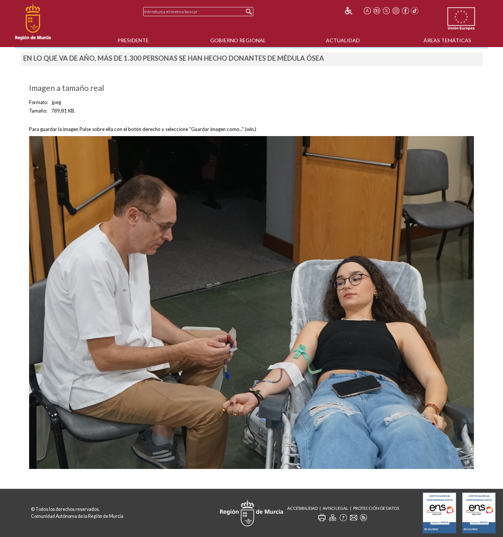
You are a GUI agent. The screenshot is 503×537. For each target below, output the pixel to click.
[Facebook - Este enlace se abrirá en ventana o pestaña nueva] (405, 10)
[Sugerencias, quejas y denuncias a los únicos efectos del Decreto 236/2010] (353, 517)
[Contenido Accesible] (353, 10)
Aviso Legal (335, 508)
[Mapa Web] (332, 517)
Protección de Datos (376, 508)
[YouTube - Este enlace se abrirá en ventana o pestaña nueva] (376, 10)
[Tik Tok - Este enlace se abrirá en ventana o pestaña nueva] (415, 10)
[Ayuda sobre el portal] (343, 517)
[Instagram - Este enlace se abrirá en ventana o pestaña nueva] (395, 10)
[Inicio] (33, 22)
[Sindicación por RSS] (363, 517)
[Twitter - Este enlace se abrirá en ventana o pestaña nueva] (386, 10)
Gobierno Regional (238, 40)
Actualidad (343, 40)
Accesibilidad (302, 508)
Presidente (133, 40)
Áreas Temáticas (447, 40)
